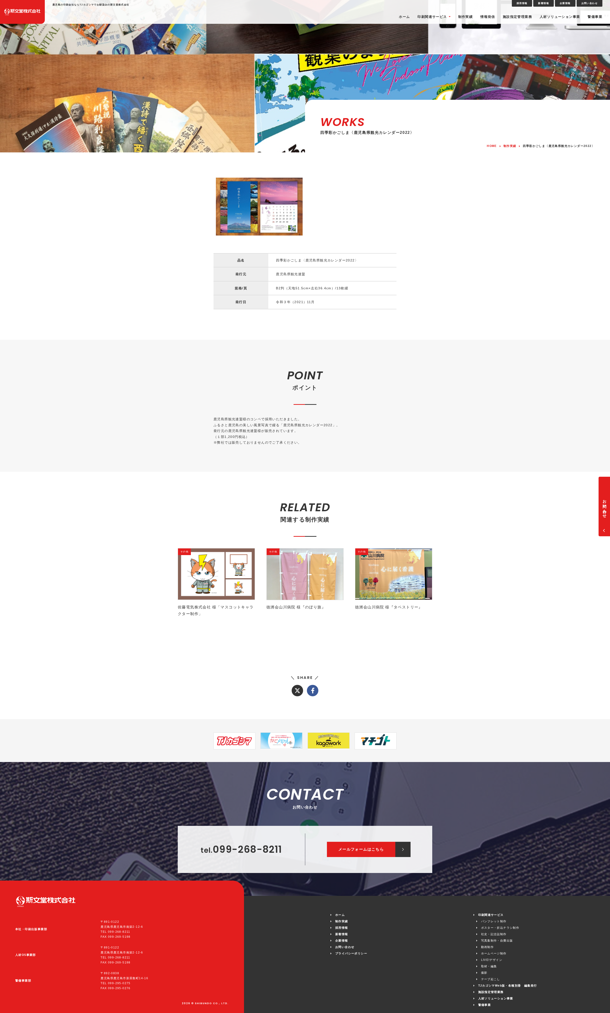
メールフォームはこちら (361, 849)
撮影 (484, 972)
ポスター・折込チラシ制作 (500, 927)
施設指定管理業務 (517, 17)
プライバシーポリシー (351, 953)
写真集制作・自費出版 (497, 940)
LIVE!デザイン (492, 960)
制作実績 (465, 17)
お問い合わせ (589, 3)
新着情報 (543, 3)
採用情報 (522, 3)
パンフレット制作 (494, 921)
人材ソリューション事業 (560, 17)
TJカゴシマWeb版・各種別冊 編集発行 (507, 985)
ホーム (404, 17)
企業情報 (565, 3)
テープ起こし (490, 979)
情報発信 (487, 17)
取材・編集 (489, 966)
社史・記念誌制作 (494, 934)
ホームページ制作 (494, 953)
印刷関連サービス (432, 17)
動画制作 (487, 947)
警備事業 (595, 17)
